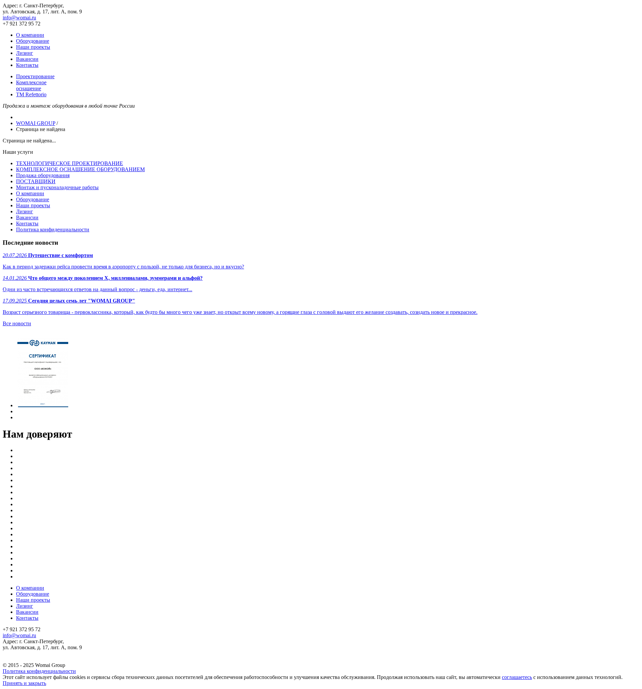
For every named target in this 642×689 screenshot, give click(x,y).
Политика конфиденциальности (52, 229)
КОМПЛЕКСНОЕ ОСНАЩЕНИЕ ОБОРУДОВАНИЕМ (80, 169)
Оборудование (32, 41)
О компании (30, 35)
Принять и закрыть (24, 683)
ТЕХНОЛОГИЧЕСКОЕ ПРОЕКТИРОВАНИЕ (69, 163)
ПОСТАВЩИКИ (36, 181)
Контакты (27, 65)
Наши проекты (33, 47)
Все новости (17, 323)
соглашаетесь (517, 677)
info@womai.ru (19, 17)
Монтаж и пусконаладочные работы (57, 187)
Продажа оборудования (43, 175)
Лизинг (24, 53)
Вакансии (27, 59)
